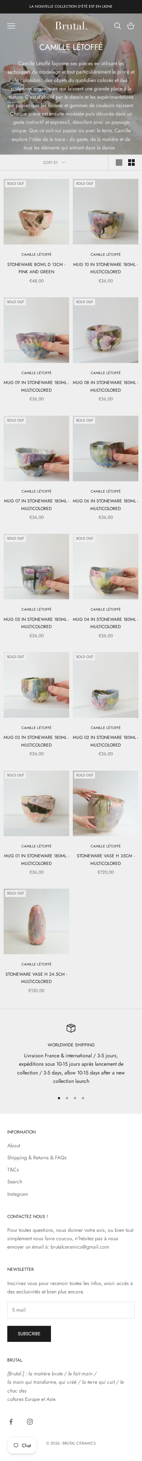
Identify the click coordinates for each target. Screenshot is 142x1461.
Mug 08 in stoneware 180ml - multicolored (105, 386)
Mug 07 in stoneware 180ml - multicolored (36, 505)
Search (14, 1181)
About (13, 1145)
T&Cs (13, 1169)
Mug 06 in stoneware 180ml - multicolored (105, 505)
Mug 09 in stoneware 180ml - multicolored (36, 386)
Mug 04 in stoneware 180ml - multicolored (105, 623)
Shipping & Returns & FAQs (37, 1157)
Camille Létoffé (36, 254)
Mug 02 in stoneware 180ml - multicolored (105, 741)
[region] (71, 1054)
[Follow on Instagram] (29, 1421)
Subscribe (29, 1333)
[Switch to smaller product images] (131, 162)
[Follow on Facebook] (11, 1421)
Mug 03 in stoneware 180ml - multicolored (36, 741)
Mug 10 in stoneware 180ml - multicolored (105, 268)
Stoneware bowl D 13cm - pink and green (36, 268)
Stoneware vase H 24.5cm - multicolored (36, 978)
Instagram (17, 1194)
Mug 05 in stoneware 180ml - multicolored (36, 623)
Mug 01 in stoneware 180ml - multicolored (36, 859)
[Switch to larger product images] (119, 162)
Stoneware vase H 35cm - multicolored (106, 859)
